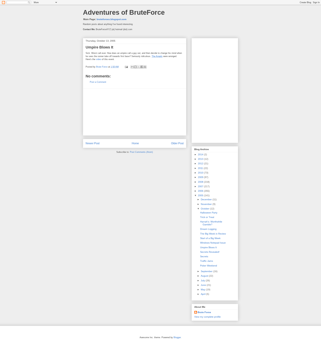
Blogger (177, 337)
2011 (201, 168)
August (205, 275)
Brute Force (102, 67)
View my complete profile (207, 316)
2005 (201, 195)
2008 (201, 182)
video (98, 59)
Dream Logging (208, 229)
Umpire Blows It (208, 247)
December (206, 199)
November (206, 204)
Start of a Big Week (210, 238)
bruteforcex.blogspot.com (111, 19)
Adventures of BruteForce (124, 12)
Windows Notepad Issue (213, 242)
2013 (201, 159)
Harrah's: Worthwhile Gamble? (211, 223)
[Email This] (132, 67)
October (205, 208)
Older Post (177, 143)
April (203, 294)
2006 (201, 191)
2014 (201, 154)
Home (135, 143)
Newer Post (92, 143)
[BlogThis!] (135, 67)
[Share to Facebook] (141, 67)
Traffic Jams (206, 261)
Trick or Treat (207, 217)
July (203, 280)
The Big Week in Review (213, 233)
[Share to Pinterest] (145, 67)
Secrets (204, 256)
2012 (201, 163)
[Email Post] (126, 67)
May (203, 289)
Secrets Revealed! (210, 252)
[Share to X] (138, 67)
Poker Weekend (208, 265)
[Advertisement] (135, 112)
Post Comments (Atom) (141, 152)
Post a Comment (98, 82)
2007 (201, 186)
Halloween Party (208, 212)
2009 (201, 177)
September (207, 271)
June (204, 285)
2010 (201, 172)
